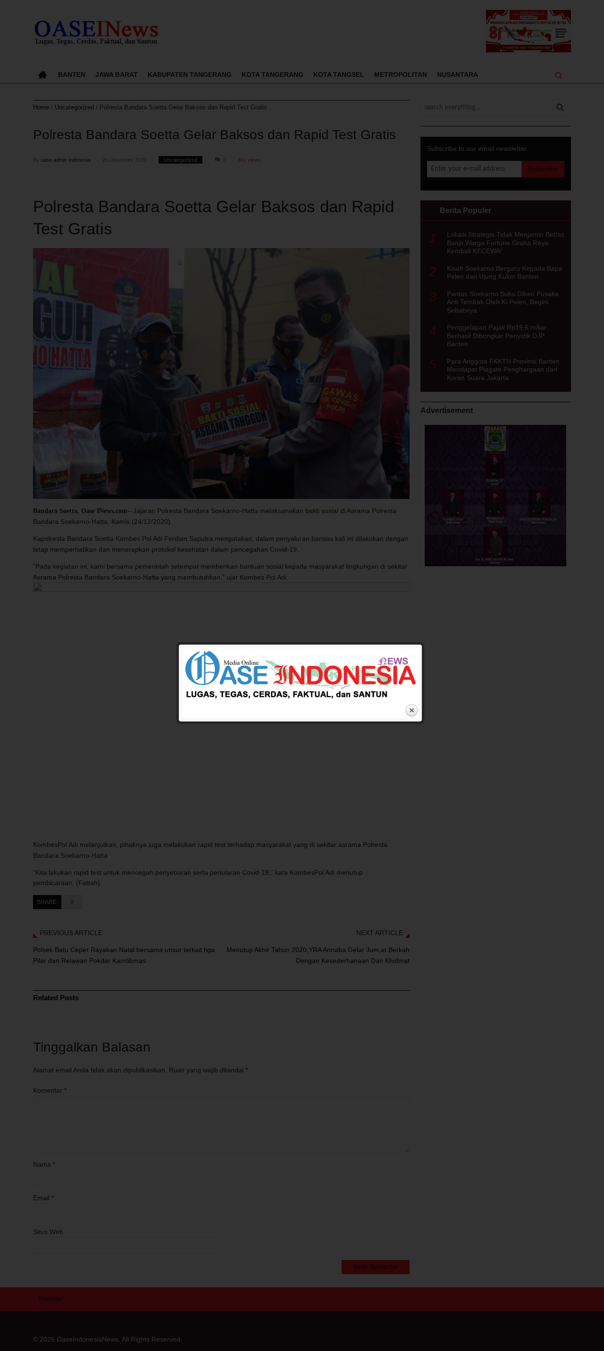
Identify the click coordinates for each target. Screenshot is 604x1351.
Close (411, 711)
